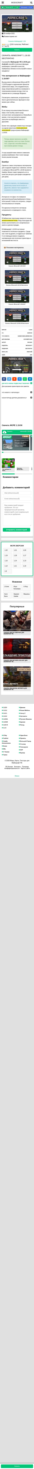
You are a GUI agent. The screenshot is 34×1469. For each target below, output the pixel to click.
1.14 (15, 560)
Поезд (22, 725)
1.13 (24, 560)
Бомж (5, 746)
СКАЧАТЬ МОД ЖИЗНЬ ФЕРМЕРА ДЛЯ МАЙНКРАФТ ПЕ (15, 689)
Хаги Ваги (6, 595)
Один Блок (23, 735)
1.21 (15, 550)
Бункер (22, 753)
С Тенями (6, 752)
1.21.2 (5, 710)
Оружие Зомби (16, 595)
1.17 (24, 555)
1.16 (6, 560)
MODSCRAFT (17, 3)
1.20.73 (5, 725)
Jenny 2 (22, 713)
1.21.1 (5, 713)
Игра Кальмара (17, 588)
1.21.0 (5, 716)
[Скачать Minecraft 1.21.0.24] (23, 462)
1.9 (6, 571)
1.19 (6, 555)
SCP (21, 750)
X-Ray (26, 586)
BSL (4, 749)
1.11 (15, 566)
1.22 (6, 550)
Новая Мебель (25, 710)
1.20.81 (5, 719)
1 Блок (6, 586)
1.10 (24, 566)
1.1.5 (4, 728)
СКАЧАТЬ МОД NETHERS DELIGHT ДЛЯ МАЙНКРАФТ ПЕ (15, 661)
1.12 (6, 566)
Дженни (22, 707)
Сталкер (23, 744)
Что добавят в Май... (6, 470)
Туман (5, 754)
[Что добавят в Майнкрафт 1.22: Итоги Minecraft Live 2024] (8, 463)
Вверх (17, 776)
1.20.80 (5, 722)
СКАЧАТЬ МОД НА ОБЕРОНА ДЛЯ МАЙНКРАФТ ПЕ (14, 633)
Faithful (5, 738)
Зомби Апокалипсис (6, 742)
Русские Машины (26, 719)
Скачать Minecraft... (20, 469)
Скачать (17, 49)
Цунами (22, 722)
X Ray (5, 735)
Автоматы (23, 716)
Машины (27, 594)
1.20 (24, 550)
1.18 (15, 555)
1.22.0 (5, 707)
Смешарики (24, 747)
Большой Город (25, 741)
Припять (23, 738)
